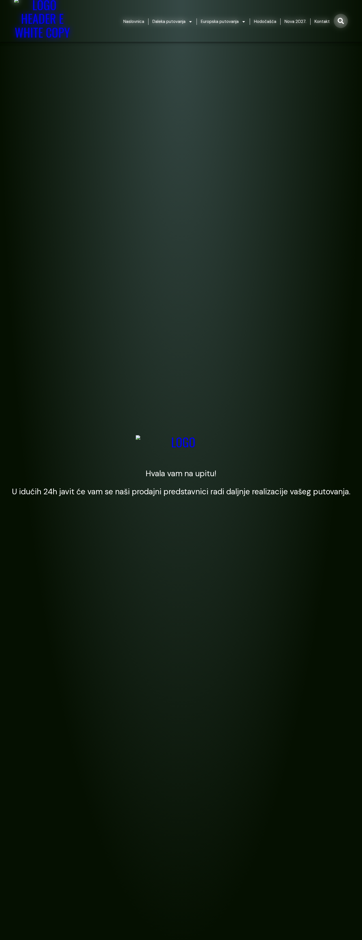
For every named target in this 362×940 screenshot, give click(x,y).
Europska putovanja (220, 21)
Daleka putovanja (169, 21)
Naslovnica (133, 21)
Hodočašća (265, 21)
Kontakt (322, 21)
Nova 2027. (295, 21)
